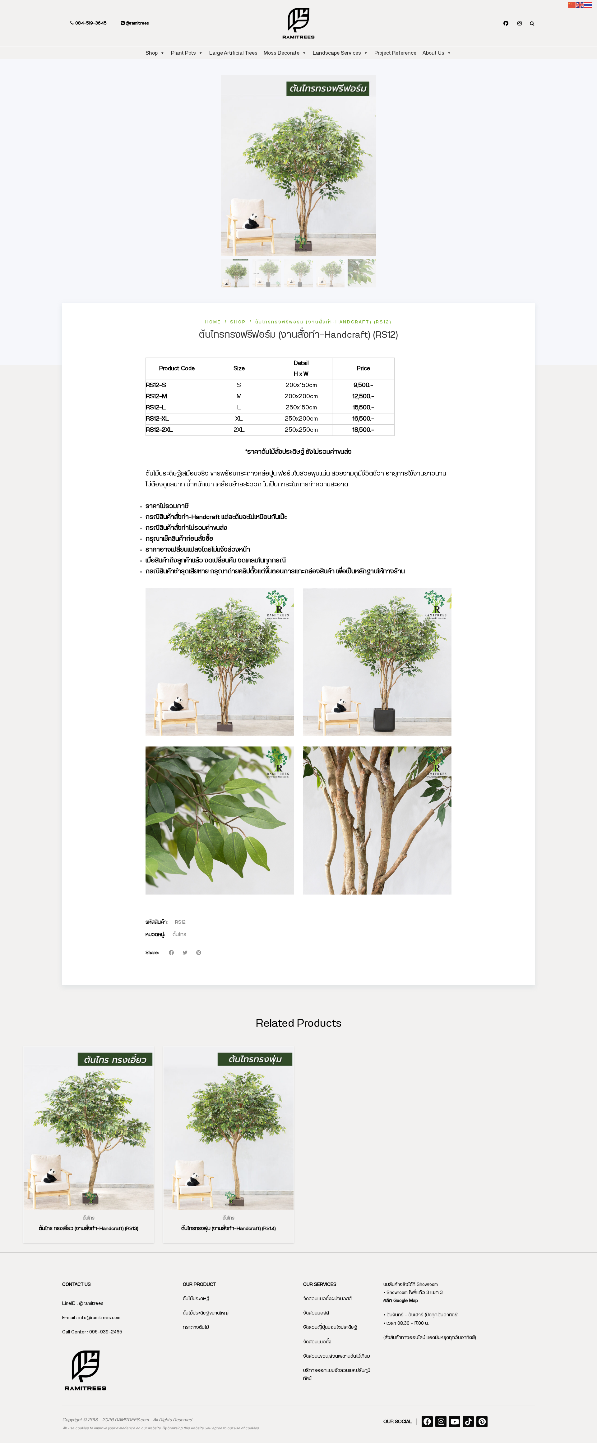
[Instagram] (519, 23)
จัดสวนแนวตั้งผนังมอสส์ (327, 1298)
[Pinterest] (482, 1421)
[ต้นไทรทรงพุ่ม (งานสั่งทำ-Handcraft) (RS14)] (229, 1128)
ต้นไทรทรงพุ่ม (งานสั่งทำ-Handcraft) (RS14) (228, 1228)
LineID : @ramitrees (83, 1303)
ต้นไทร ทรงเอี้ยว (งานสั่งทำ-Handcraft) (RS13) (88, 1228)
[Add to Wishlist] (96, 1210)
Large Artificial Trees (233, 53)
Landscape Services (337, 53)
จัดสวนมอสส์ (316, 1313)
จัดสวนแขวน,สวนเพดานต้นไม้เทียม (336, 1356)
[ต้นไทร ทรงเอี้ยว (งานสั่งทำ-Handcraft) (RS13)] (89, 1128)
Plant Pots (183, 53)
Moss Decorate (281, 53)
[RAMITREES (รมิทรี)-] (298, 23)
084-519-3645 (90, 23)
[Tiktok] (468, 1421)
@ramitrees (136, 23)
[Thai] (588, 5)
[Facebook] (506, 23)
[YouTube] (454, 1421)
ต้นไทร (179, 934)
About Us (433, 53)
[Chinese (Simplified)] (572, 5)
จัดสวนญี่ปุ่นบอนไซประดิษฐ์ (330, 1327)
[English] (580, 5)
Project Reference (395, 53)
